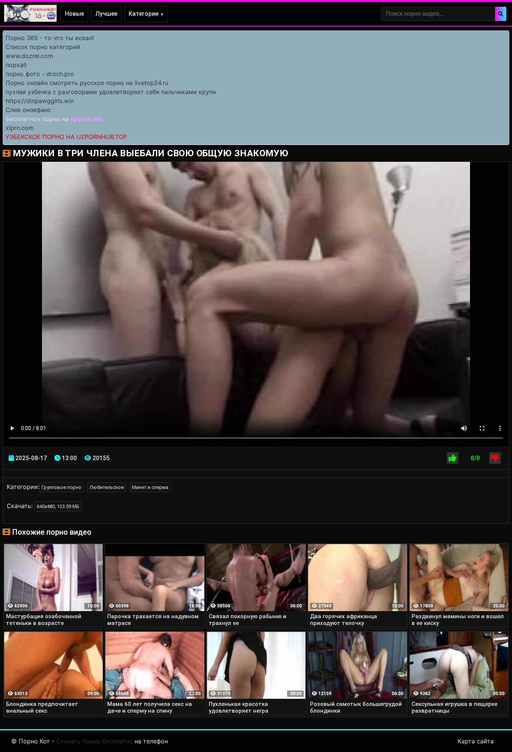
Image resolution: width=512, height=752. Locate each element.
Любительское (107, 487)
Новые (74, 13)
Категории (146, 13)
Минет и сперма (150, 487)
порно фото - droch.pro (40, 74)
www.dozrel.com (29, 56)
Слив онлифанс (28, 110)
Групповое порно (61, 487)
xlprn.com (20, 128)
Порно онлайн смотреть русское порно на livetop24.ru (87, 83)
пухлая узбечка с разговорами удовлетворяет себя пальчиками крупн (111, 92)
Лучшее (106, 13)
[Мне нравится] (452, 458)
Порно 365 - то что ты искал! (50, 38)
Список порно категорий (43, 47)
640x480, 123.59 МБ (58, 506)
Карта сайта (476, 741)
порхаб (16, 65)
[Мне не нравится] (495, 458)
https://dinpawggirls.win (40, 101)
